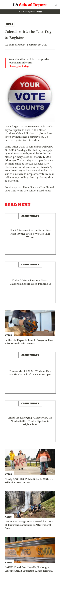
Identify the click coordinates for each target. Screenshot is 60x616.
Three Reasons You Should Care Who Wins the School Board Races (29, 188)
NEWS (9, 24)
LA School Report (30, 5)
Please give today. (19, 66)
